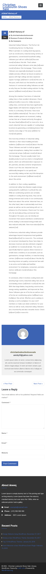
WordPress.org (7, 570)
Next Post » (38, 384)
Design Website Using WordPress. (22, 534)
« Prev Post (7, 384)
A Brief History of (16, 32)
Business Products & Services (21, 38)
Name (4, 433)
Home (4, 17)
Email (4, 443)
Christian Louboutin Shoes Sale (15, 7)
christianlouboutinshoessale (23, 35)
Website (5, 453)
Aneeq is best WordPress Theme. (22, 538)
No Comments (16, 41)
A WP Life (21, 568)
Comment (6, 402)
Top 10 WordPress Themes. (19, 542)
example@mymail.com (18, 507)
